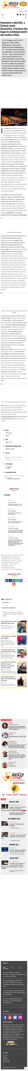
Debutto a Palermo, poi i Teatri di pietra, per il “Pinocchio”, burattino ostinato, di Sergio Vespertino (14, 808)
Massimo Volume (13, 751)
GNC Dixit (11, 723)
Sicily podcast (12, 741)
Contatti (5, 1057)
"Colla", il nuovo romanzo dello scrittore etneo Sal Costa (7, 627)
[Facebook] (25, 14)
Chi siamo (5, 1055)
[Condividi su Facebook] (6, 580)
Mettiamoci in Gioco (7, 565)
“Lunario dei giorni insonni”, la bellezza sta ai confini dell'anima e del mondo (8, 678)
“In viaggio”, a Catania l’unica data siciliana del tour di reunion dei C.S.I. (14, 836)
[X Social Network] (10, 580)
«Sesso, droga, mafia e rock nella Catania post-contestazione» (9, 622)
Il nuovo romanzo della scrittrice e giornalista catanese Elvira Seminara (8, 684)
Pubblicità (5, 1058)
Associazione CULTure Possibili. (11, 556)
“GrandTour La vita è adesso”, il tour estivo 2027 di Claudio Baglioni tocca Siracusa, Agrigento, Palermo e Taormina (13, 866)
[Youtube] (18, 14)
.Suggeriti (9, 467)
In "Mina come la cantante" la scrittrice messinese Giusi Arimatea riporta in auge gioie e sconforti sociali (8, 643)
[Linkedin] (13, 580)
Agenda (3, 799)
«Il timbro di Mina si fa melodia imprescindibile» (8, 637)
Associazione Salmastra (8, 560)
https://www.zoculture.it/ (13, 478)
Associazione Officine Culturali (11, 558)
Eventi (8, 468)
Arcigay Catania (18, 555)
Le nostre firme (6, 1061)
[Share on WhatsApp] (17, 580)
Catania (20, 560)
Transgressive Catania (8, 567)
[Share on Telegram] (20, 580)
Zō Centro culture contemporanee (12, 569)
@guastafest (10, 212)
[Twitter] (20, 14)
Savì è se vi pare (12, 762)
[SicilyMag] (10, 9)
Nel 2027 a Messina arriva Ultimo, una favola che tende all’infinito (18, 851)
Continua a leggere (10, 448)
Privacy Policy (6, 1060)
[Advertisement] (14, 93)
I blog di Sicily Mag (6, 720)
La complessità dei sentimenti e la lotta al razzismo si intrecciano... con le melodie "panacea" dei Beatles (8, 665)
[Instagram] (23, 14)
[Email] (13, 584)
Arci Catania (8, 555)
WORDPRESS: (5, 602)
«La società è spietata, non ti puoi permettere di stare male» (8, 651)
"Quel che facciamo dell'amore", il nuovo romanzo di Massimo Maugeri (8, 672)
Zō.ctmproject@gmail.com (8, 416)
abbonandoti (6, 1037)
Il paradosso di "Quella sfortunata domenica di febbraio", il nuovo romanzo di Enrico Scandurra (8, 657)
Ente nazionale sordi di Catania (11, 562)
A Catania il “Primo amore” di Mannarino (17, 825)
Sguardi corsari (12, 733)
